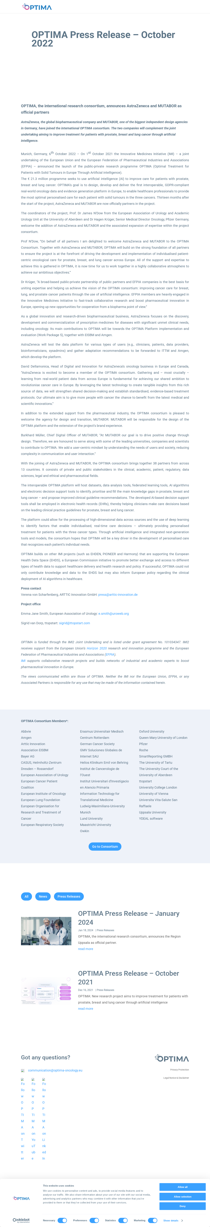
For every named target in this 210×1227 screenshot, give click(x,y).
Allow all (183, 1187)
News (43, 896)
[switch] (94, 1220)
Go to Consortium (105, 847)
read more (85, 949)
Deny (183, 1206)
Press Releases (69, 896)
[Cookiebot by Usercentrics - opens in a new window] (21, 1220)
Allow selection (182, 1196)
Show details (170, 1220)
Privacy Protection (179, 1069)
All (26, 896)
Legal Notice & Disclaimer (176, 1078)
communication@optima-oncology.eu (55, 1070)
